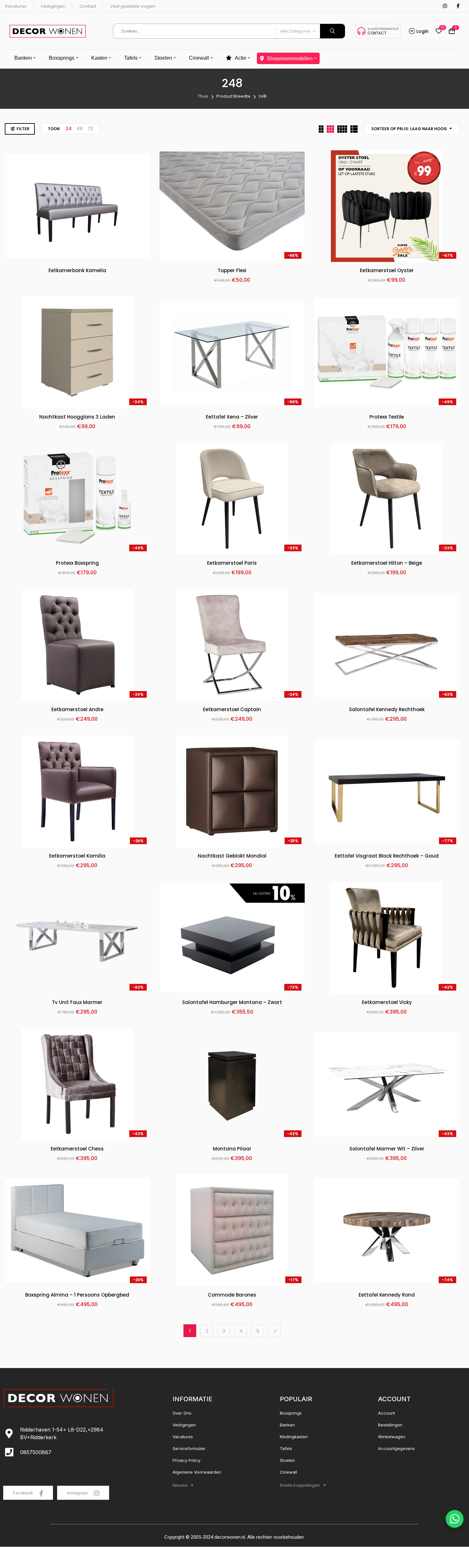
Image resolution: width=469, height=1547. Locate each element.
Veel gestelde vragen (132, 6)
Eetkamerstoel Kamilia (77, 856)
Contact (87, 6)
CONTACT (377, 33)
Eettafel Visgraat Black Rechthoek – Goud (387, 856)
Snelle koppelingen (300, 1485)
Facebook (23, 1492)
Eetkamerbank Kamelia (77, 271)
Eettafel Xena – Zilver (232, 417)
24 (69, 128)
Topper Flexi (232, 271)
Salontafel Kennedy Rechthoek (387, 710)
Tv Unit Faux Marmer (77, 1003)
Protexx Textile (386, 417)
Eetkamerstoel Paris (232, 563)
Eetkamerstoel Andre (77, 710)
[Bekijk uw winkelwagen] (452, 31)
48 (80, 128)
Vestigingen (53, 6)
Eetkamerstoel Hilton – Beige (386, 563)
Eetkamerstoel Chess (77, 1149)
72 (90, 128)
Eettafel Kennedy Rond (387, 1295)
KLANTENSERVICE (383, 28)
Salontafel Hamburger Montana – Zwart (232, 1003)
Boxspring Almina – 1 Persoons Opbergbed (77, 1295)
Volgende (274, 1330)
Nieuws (180, 1485)
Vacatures (15, 6)
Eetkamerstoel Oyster (387, 271)
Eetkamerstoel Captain (232, 710)
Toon (54, 128)
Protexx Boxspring (77, 563)
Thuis (203, 96)
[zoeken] (332, 31)
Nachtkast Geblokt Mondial (232, 856)
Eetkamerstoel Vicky (387, 1003)
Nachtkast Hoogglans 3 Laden (77, 417)
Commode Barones (232, 1295)
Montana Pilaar (232, 1149)
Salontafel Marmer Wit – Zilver (386, 1149)
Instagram (78, 1492)
